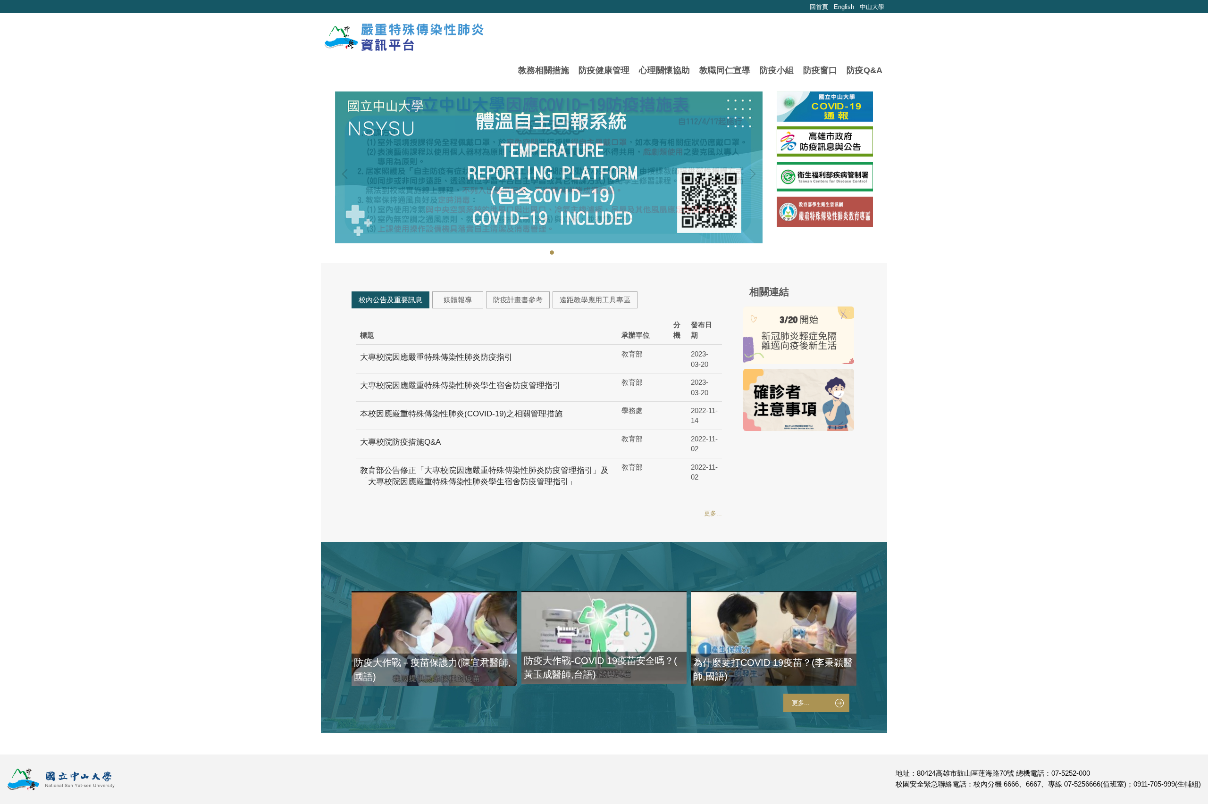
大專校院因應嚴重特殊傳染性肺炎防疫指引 (436, 357)
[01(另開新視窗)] (825, 177)
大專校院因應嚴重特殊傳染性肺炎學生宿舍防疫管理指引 (460, 385)
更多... (713, 513)
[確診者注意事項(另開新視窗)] (798, 400)
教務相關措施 (543, 70)
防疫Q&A (864, 70)
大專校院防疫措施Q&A (400, 442)
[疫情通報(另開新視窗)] (825, 106)
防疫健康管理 (604, 70)
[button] (347, 174)
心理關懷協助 (664, 70)
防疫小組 (777, 70)
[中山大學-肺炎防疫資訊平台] (403, 37)
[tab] (546, 251)
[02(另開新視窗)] (825, 212)
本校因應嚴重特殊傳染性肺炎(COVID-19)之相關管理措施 (461, 413)
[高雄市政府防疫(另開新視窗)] (825, 141)
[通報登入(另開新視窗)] (549, 167)
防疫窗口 (820, 70)
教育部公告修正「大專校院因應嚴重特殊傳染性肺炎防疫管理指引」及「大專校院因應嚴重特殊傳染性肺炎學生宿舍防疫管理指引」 (484, 476)
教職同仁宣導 (724, 70)
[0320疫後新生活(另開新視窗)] (798, 335)
